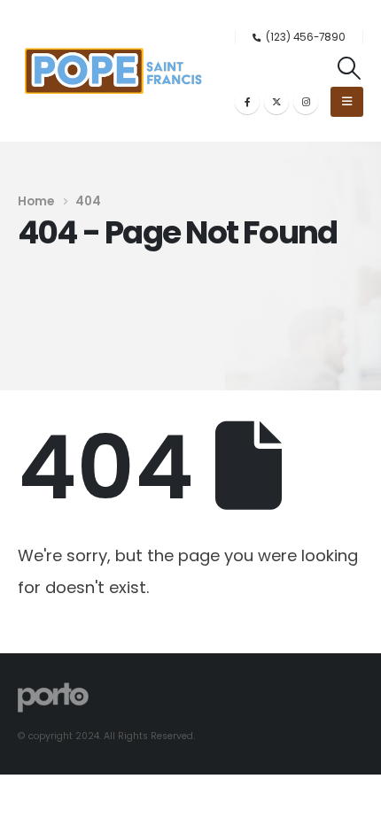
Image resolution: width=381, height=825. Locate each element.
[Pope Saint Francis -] (113, 70)
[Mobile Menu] (346, 102)
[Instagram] (305, 101)
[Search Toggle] (349, 68)
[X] (276, 101)
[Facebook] (247, 101)
